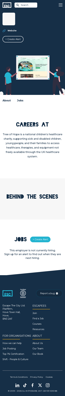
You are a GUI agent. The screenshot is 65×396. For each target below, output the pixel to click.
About (7, 100)
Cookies (49, 377)
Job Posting (9, 348)
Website (12, 30)
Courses (36, 323)
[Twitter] (40, 385)
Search (24, 5)
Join (34, 313)
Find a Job (38, 318)
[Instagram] (48, 385)
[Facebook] (32, 385)
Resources (38, 329)
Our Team (37, 348)
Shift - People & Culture (15, 359)
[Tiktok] (25, 385)
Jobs (20, 100)
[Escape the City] (7, 5)
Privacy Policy (36, 377)
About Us (37, 343)
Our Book (37, 354)
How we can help (12, 343)
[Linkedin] (17, 385)
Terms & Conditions (19, 377)
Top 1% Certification (13, 354)
